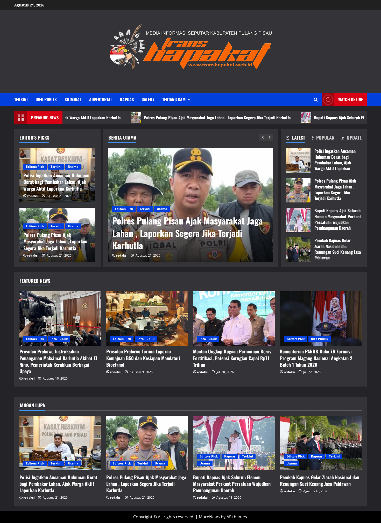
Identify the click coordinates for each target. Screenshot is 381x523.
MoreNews (209, 517)
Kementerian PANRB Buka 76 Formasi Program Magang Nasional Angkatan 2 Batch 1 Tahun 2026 (316, 358)
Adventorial (100, 99)
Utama (162, 209)
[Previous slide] (262, 137)
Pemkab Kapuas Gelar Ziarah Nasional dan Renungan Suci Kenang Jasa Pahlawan (298, 249)
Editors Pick (124, 209)
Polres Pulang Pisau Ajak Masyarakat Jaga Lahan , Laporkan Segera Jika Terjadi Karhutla (187, 117)
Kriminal (73, 99)
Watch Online (350, 99)
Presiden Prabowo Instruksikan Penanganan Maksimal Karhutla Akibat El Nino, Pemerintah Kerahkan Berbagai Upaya (58, 361)
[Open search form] (316, 100)
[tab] (295, 138)
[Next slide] (269, 137)
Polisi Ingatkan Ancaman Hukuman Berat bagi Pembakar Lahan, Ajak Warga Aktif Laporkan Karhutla (298, 160)
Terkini (21, 99)
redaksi (122, 255)
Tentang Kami (174, 99)
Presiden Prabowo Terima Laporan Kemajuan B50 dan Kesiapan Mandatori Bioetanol (143, 358)
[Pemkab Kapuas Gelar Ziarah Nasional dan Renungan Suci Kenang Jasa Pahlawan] (321, 443)
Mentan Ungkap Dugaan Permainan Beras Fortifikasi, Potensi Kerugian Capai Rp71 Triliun (232, 358)
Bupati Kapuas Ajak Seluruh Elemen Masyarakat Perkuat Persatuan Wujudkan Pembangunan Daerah (298, 220)
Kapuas (127, 99)
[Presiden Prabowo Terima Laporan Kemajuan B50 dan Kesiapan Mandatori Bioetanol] (147, 318)
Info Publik (46, 99)
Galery (148, 99)
